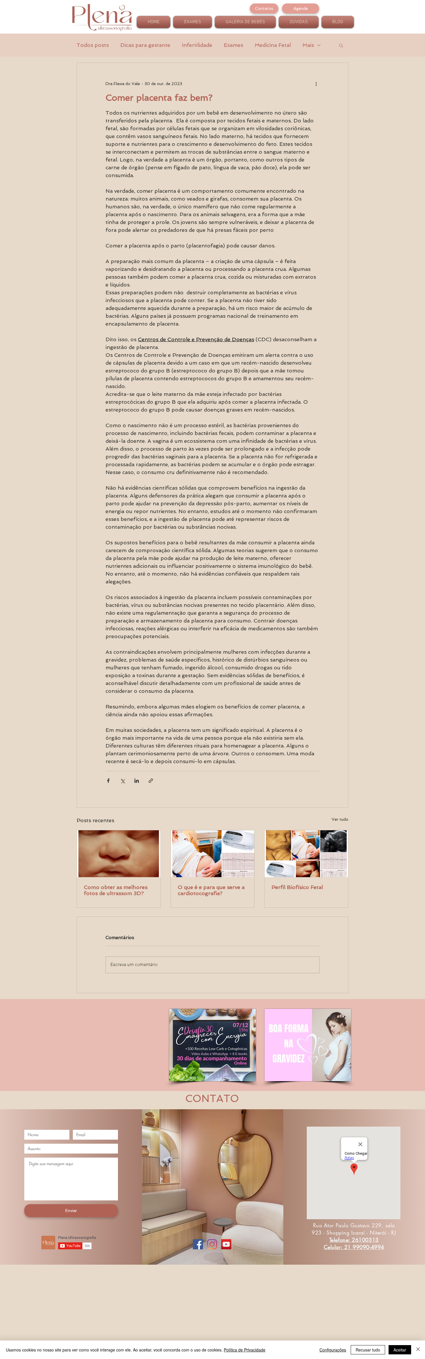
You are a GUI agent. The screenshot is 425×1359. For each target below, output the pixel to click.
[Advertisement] (173, 1317)
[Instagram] (212, 1244)
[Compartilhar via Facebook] (108, 780)
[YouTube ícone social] (226, 1244)
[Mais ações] (316, 83)
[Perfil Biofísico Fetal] (306, 853)
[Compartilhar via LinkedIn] (136, 780)
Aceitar (399, 1350)
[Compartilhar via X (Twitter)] (122, 780)
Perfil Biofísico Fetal (297, 887)
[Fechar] (418, 1349)
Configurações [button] (332, 1350)
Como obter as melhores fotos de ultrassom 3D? (115, 890)
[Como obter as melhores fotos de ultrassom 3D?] (118, 853)
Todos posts (93, 45)
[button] (341, 45)
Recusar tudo (368, 1350)
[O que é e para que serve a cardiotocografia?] (212, 853)
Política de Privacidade (244, 1350)
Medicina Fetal (273, 45)
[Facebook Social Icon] (198, 1244)
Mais (308, 45)
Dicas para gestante (145, 45)
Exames (233, 45)
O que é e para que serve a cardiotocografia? (211, 890)
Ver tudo (340, 819)
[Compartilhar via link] (151, 780)
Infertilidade (197, 45)
